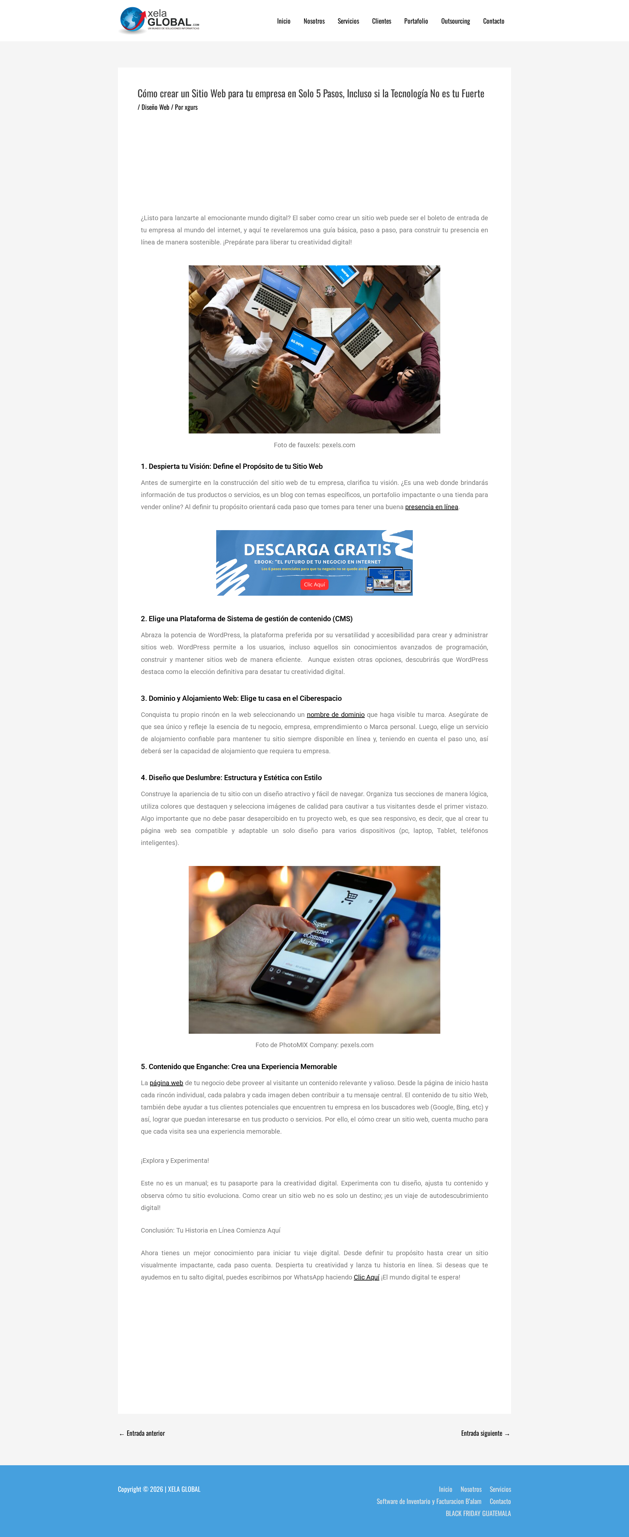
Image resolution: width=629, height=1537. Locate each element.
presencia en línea (431, 507)
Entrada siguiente (485, 1433)
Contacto (494, 21)
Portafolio (416, 21)
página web (166, 1083)
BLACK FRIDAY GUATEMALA (478, 1513)
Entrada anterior (142, 1433)
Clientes (381, 21)
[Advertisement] (314, 160)
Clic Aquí (366, 1277)
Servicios (348, 21)
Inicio (284, 21)
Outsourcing (455, 21)
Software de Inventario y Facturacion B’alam (429, 1501)
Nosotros (314, 21)
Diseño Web (155, 107)
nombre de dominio (336, 715)
